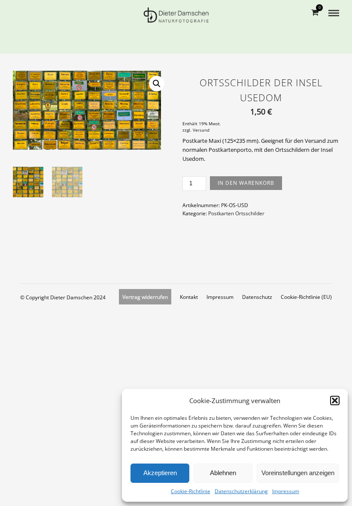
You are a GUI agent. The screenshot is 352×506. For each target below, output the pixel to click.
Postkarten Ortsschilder (236, 213)
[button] (335, 400)
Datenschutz (257, 297)
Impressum (285, 491)
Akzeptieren (160, 472)
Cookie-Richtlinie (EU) (306, 297)
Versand (201, 130)
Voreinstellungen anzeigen (297, 472)
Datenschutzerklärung (241, 491)
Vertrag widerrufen (145, 297)
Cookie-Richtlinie (190, 491)
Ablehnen (223, 472)
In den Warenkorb (246, 183)
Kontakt (189, 297)
